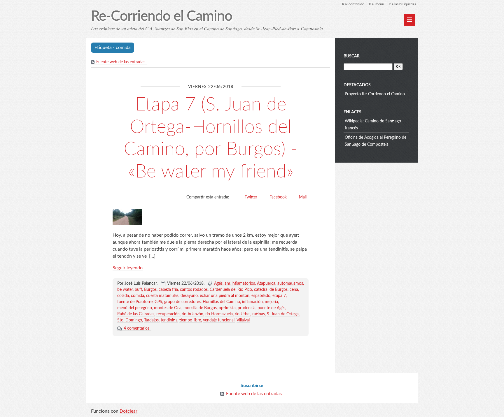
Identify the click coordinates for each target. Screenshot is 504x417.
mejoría (271, 302)
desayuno (189, 296)
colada (123, 296)
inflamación (252, 302)
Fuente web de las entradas (120, 62)
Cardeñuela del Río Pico (231, 290)
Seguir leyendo (128, 267)
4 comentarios (136, 328)
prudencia (247, 308)
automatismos (290, 283)
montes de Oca (167, 308)
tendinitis (169, 320)
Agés (218, 283)
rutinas (258, 314)
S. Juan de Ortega (283, 314)
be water (125, 290)
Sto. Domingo (129, 320)
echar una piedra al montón (224, 296)
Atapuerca (266, 283)
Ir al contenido (353, 4)
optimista (227, 308)
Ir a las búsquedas (402, 4)
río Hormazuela (219, 314)
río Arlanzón (192, 314)
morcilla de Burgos (200, 308)
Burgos (150, 290)
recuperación (168, 314)
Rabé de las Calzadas (135, 314)
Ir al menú (376, 4)
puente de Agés (271, 308)
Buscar (352, 56)
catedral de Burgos (271, 290)
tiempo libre (190, 320)
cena (294, 290)
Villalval (243, 320)
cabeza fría (168, 290)
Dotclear (128, 411)
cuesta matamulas (162, 296)
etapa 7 (279, 296)
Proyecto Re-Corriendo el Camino (375, 94)
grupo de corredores (182, 302)
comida (137, 296)
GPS (158, 302)
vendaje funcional (219, 320)
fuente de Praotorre (135, 302)
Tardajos (151, 320)
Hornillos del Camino (221, 302)
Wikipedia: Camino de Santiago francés (373, 124)
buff (138, 290)
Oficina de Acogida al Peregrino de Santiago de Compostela (375, 141)
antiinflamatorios (240, 283)
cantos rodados (194, 290)
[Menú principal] (409, 20)
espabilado (260, 296)
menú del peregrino (134, 308)
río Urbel (242, 314)
